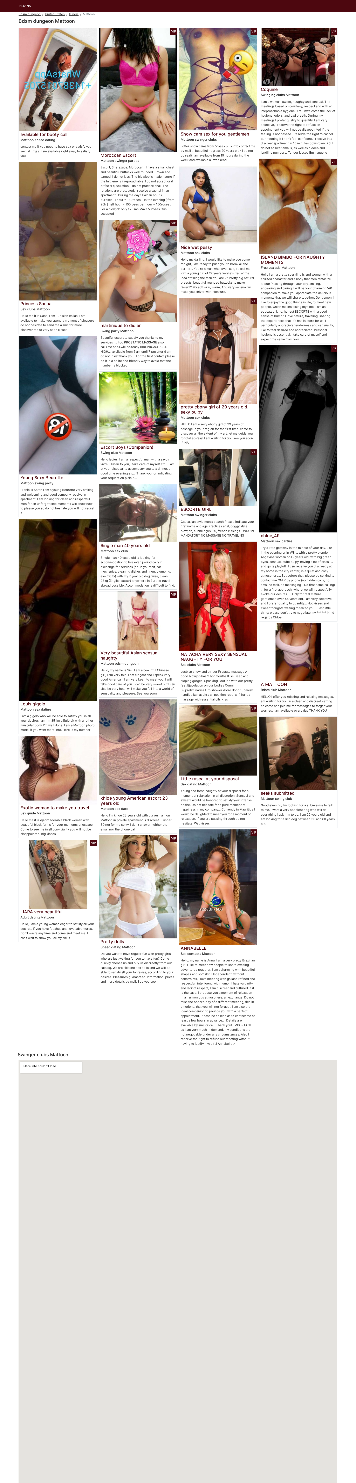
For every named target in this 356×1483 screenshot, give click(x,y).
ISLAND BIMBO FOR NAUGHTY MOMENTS (293, 260)
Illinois (73, 14)
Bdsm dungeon (30, 14)
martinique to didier (121, 325)
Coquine (269, 89)
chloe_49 (270, 535)
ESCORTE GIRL (196, 509)
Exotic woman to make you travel (54, 807)
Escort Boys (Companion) (127, 447)
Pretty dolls (112, 941)
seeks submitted (278, 793)
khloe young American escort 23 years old (134, 800)
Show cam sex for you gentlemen (215, 134)
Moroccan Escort (118, 155)
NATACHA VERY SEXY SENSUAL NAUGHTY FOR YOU (214, 657)
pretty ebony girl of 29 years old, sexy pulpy (214, 409)
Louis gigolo (32, 703)
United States (55, 14)
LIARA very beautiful (41, 911)
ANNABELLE (194, 948)
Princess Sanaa (36, 303)
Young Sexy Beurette (41, 477)
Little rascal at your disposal (210, 778)
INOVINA (25, 6)
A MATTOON (274, 684)
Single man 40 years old (125, 545)
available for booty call (43, 134)
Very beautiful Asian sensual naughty (129, 655)
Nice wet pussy (196, 247)
